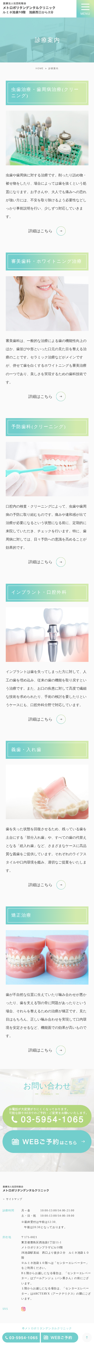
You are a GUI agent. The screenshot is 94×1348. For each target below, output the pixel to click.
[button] (47, 231)
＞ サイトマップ (12, 1198)
